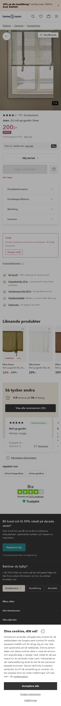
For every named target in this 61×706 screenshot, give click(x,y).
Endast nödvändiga (30, 694)
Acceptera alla (30, 686)
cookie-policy (21, 676)
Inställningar (30, 700)
